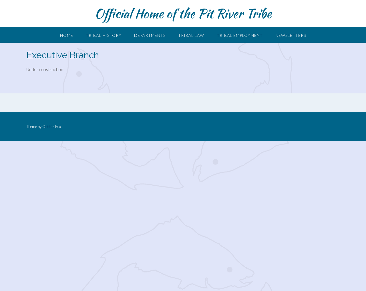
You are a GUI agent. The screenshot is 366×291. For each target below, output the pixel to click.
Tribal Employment (240, 35)
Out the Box (51, 126)
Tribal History (104, 35)
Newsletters (290, 35)
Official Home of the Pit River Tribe (183, 13)
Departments (150, 35)
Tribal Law (191, 35)
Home (66, 35)
